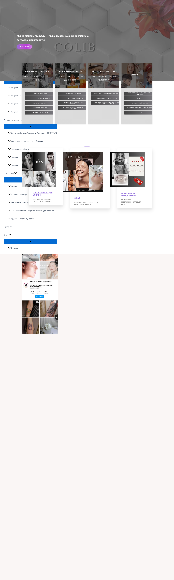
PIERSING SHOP (140, 98)
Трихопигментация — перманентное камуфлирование (32, 211)
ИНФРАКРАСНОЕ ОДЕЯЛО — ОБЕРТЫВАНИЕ (73, 103)
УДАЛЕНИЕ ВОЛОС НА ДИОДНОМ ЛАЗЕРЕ (73, 107)
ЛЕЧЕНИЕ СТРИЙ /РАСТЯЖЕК (40, 98)
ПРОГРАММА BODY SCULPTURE (73, 98)
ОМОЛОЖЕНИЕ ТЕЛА (40, 103)
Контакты (14, 248)
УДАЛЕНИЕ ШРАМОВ (40, 108)
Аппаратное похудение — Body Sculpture (27, 141)
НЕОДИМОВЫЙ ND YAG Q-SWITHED (106, 98)
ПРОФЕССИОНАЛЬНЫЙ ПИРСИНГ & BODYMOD (139, 93)
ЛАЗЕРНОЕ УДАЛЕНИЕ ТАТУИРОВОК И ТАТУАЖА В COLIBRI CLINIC (106, 103)
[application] (15, 173)
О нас (6, 235)
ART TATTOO (140, 112)
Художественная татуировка (22, 219)
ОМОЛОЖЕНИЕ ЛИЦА (40, 93)
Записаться (24, 47)
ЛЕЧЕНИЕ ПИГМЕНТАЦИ (40, 112)
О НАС (77, 198)
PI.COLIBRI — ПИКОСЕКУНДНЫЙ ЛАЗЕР (106, 93)
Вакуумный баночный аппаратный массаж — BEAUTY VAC (34, 133)
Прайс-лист (8, 227)
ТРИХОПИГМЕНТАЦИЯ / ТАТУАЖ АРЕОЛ (140, 108)
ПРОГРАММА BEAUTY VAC (73, 93)
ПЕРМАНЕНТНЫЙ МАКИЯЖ (140, 103)
